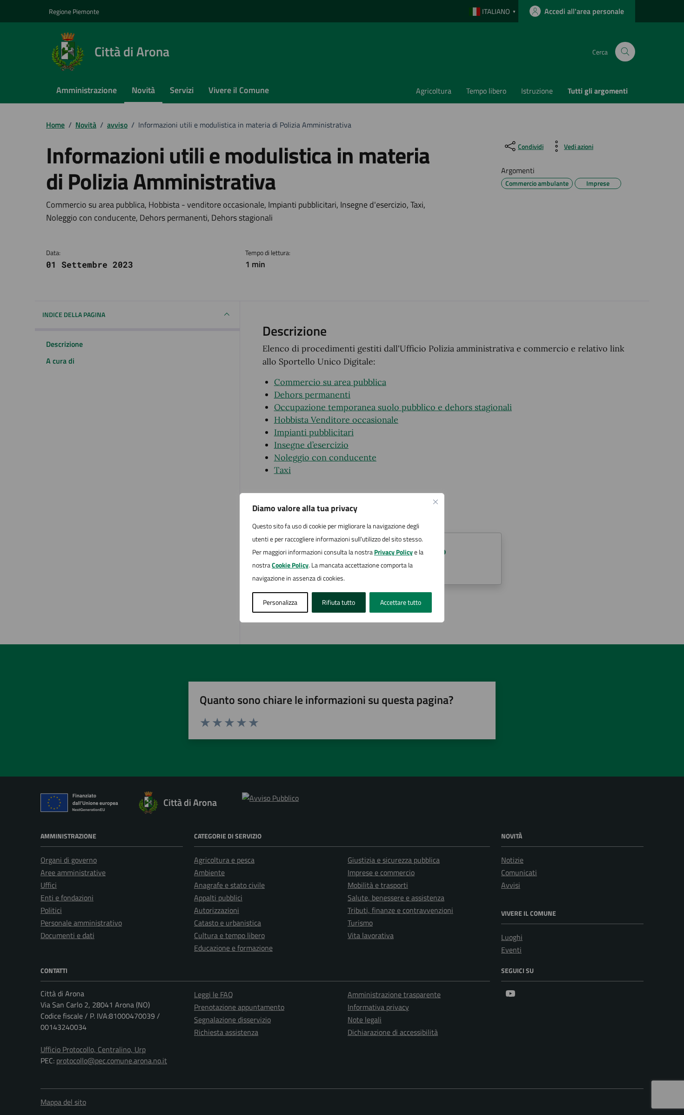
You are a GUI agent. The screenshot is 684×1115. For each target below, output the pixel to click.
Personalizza (280, 602)
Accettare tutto (400, 602)
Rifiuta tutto (338, 602)
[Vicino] (435, 502)
